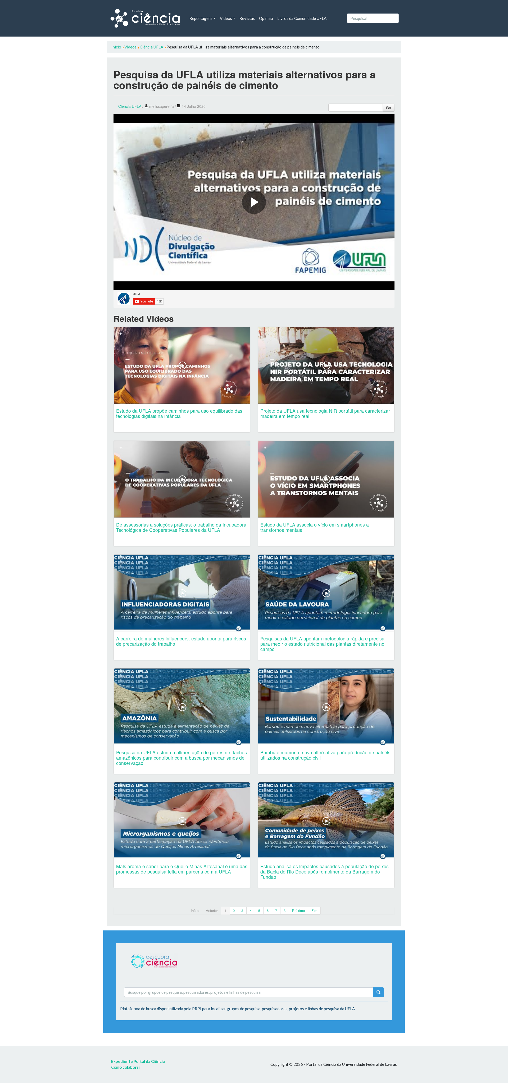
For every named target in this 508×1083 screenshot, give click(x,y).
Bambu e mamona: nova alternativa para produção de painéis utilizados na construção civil (325, 755)
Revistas (247, 18)
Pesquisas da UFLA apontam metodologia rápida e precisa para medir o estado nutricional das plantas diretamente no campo (322, 643)
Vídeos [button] (226, 18)
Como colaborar (125, 1067)
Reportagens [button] (200, 18)
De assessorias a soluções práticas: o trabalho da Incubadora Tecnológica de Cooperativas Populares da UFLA (181, 527)
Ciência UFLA (129, 106)
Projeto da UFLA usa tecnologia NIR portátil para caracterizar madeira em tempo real (325, 413)
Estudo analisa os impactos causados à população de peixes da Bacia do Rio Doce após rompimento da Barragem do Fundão (324, 871)
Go (388, 107)
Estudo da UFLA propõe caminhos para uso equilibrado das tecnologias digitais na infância (179, 413)
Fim (314, 910)
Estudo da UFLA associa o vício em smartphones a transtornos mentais (314, 527)
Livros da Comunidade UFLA (301, 18)
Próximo (298, 910)
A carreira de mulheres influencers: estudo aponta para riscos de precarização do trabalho (181, 641)
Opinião (266, 18)
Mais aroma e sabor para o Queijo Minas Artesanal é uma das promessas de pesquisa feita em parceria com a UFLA (181, 869)
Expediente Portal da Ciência (138, 1061)
